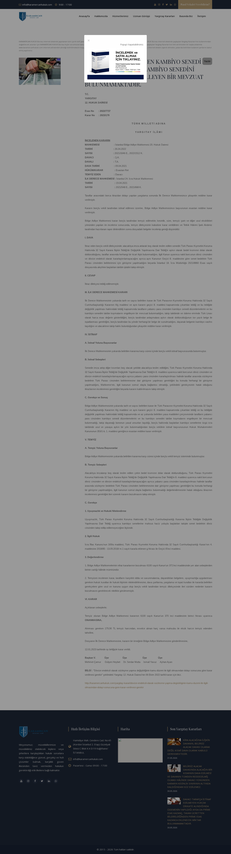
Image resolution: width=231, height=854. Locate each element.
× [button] (88, 40)
